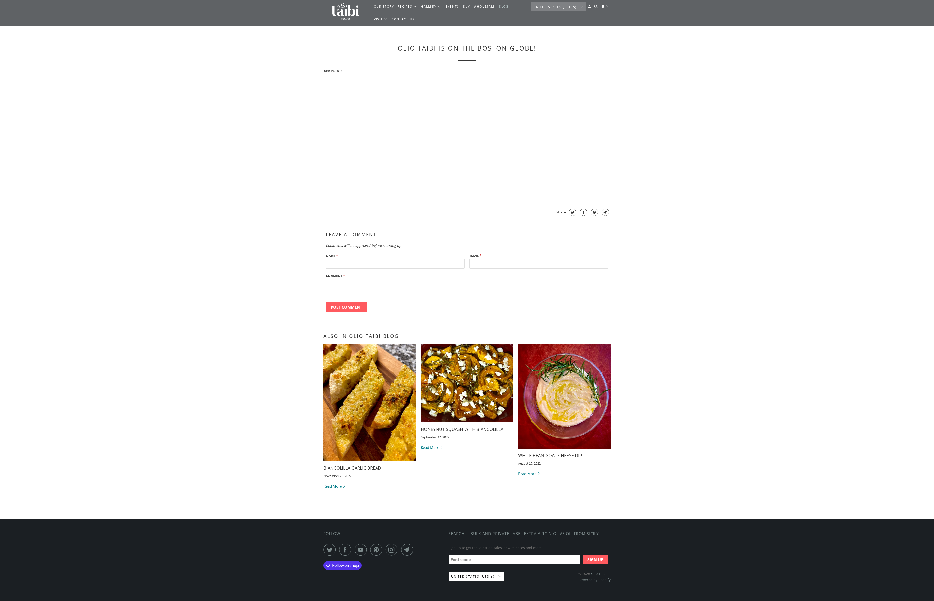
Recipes (405, 6)
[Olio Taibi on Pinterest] (377, 550)
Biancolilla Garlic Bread (352, 468)
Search (457, 533)
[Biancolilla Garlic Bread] (369, 402)
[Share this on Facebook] (583, 212)
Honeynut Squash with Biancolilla (462, 429)
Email (475, 255)
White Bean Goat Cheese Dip (550, 455)
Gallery (429, 6)
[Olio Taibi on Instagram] (393, 550)
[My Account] (590, 6)
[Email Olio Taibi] (408, 550)
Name (332, 255)
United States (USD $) (555, 7)
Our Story (384, 6)
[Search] (596, 6)
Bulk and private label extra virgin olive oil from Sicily (534, 533)
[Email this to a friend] (605, 212)
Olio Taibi (599, 573)
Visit (379, 19)
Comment (335, 275)
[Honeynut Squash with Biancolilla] (467, 383)
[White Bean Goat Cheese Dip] (564, 396)
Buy (466, 6)
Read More (333, 486)
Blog (504, 6)
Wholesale (484, 6)
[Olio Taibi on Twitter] (330, 550)
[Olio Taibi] (345, 13)
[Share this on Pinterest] (594, 212)
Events (452, 6)
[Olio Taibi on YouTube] (362, 550)
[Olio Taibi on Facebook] (346, 550)
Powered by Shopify (594, 579)
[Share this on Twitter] (572, 212)
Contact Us (403, 19)
